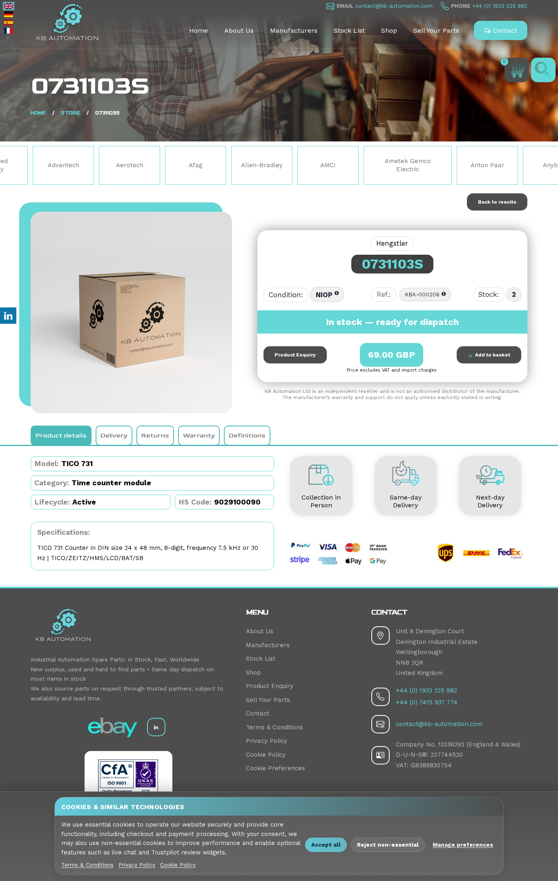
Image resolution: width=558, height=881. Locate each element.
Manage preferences (463, 844)
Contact (504, 30)
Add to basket (491, 355)
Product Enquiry (295, 355)
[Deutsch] (8, 14)
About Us (239, 30)
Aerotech (75, 165)
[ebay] (112, 727)
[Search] (543, 70)
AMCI (274, 165)
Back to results (497, 202)
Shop (389, 30)
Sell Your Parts (436, 30)
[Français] (8, 30)
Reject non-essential (388, 844)
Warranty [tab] (199, 435)
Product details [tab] (61, 435)
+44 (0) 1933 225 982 (499, 6)
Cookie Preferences (275, 768)
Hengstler (392, 243)
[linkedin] (156, 727)
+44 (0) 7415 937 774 (427, 702)
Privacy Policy (266, 740)
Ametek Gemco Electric (354, 165)
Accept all (326, 844)
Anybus (500, 165)
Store (70, 113)
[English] (8, 6)
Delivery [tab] (113, 435)
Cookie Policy (266, 754)
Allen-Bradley (208, 165)
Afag (142, 165)
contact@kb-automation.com (394, 6)
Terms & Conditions (274, 727)
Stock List (349, 30)
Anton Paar (434, 165)
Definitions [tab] (247, 435)
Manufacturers (293, 30)
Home (198, 30)
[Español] (8, 22)
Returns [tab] (155, 435)
